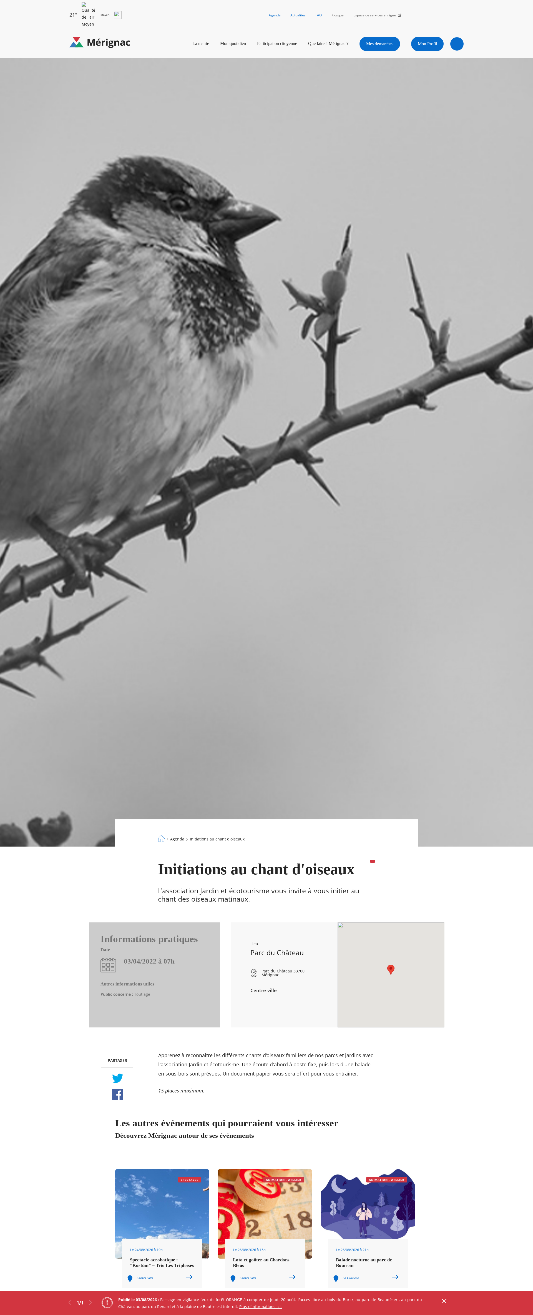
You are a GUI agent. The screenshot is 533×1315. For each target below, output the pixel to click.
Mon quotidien (233, 43)
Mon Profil (427, 43)
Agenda (275, 15)
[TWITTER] (117, 1078)
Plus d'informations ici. (260, 1306)
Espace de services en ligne (374, 15)
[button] (390, 970)
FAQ (318, 15)
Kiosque (337, 15)
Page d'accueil (161, 838)
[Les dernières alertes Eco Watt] (118, 15)
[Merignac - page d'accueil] (99, 43)
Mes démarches (379, 43)
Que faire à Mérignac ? (328, 43)
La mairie (200, 43)
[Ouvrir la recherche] (457, 44)
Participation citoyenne (277, 43)
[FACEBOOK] (117, 1094)
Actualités (298, 15)
